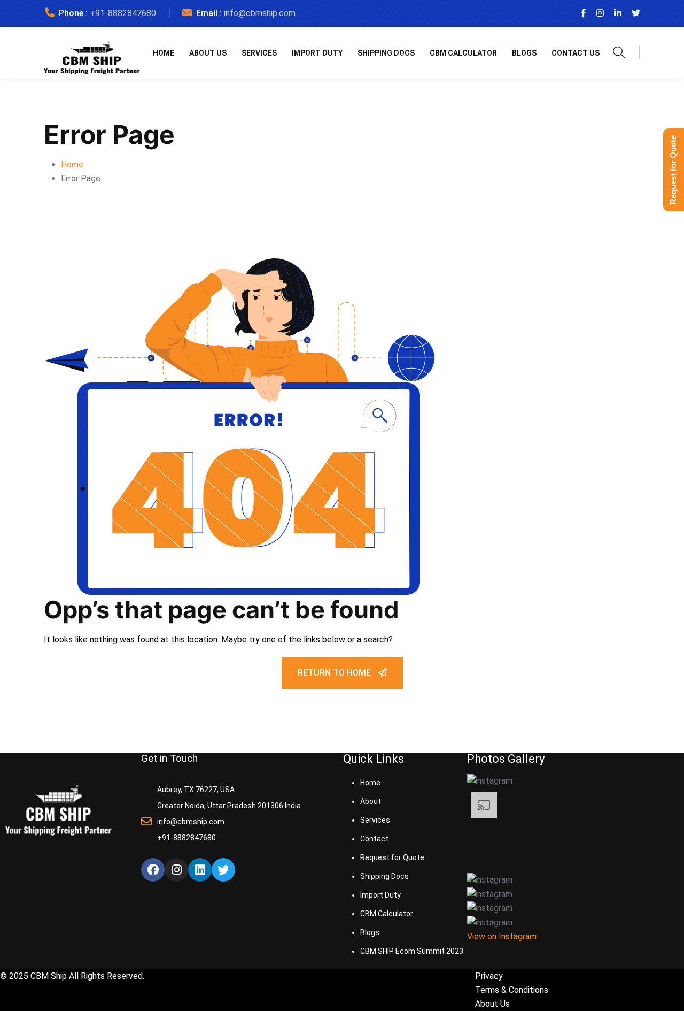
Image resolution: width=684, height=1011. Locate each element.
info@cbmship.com (260, 13)
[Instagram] (176, 870)
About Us (208, 53)
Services (259, 53)
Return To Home (335, 673)
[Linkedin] (200, 870)
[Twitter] (223, 870)
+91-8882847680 (123, 13)
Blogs (524, 53)
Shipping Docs (386, 53)
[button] (575, 780)
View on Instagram (502, 936)
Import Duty (317, 53)
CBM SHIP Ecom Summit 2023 (411, 951)
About (370, 801)
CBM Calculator (463, 53)
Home (163, 53)
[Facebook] (153, 870)
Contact (374, 838)
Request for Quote (392, 857)
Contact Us (575, 53)
